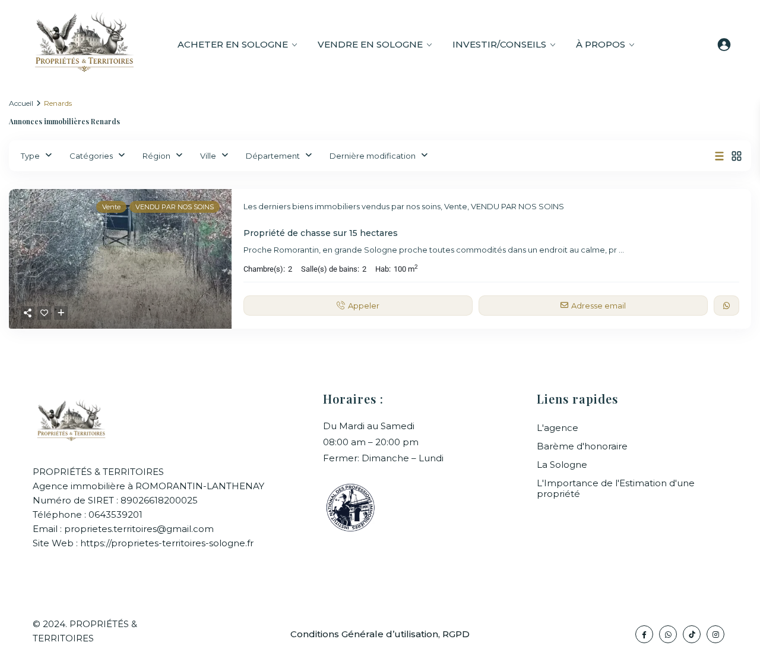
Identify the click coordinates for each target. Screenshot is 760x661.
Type (30, 155)
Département (273, 155)
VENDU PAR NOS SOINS (517, 206)
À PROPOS (600, 44)
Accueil (21, 103)
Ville (208, 155)
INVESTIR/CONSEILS (499, 44)
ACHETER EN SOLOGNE (233, 44)
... (621, 249)
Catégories (91, 155)
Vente (455, 206)
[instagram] (715, 634)
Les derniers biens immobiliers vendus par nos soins (342, 206)
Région (156, 155)
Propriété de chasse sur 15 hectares (320, 233)
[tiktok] (692, 634)
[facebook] (644, 634)
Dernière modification (373, 155)
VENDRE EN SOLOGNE (370, 44)
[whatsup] (668, 634)
